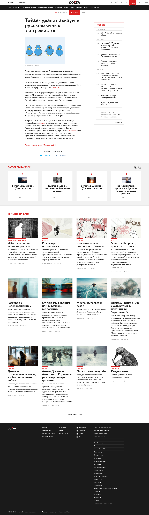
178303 (92, 197)
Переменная (98, 473)
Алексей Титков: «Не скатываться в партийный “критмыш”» (125, 308)
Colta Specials (94, 7)
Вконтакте (82, 427)
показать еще (74, 414)
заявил (42, 123)
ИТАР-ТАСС (56, 88)
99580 (93, 268)
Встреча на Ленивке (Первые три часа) (92, 187)
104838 (126, 339)
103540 (24, 325)
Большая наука (98, 479)
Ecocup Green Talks (100, 449)
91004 (90, 388)
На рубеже (97, 458)
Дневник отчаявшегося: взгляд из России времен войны (22, 376)
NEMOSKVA (97, 464)
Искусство (16, 7)
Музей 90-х (97, 494)
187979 (23, 197)
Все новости (118, 122)
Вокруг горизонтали (100, 433)
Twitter (81, 433)
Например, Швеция (100, 461)
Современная (29, 7)
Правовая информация (49, 512)
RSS (80, 437)
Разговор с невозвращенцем (20, 305)
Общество (79, 7)
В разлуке (45, 240)
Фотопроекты (46, 430)
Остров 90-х (97, 491)
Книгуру (96, 500)
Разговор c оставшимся (50, 245)
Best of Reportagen (100, 467)
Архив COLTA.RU (47, 437)
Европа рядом (98, 470)
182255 (57, 197)
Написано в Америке (100, 476)
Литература (58, 7)
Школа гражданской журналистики (105, 488)
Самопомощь (98, 452)
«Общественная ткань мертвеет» (19, 245)
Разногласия (98, 485)
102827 (59, 263)
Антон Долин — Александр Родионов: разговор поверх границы (57, 376)
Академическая (45, 7)
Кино (9, 7)
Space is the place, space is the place (123, 245)
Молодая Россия (99, 437)
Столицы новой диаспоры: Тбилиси (90, 245)
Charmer (69, 512)
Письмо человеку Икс (92, 371)
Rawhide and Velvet (32, 65)
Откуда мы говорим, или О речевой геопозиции (56, 306)
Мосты (96, 440)
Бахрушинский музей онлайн (103, 504)
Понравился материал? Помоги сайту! (40, 145)
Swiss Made (97, 482)
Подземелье (119, 371)
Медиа (72, 7)
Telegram (82, 430)
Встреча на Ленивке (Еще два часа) (23, 187)
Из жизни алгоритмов (101, 446)
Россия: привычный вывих (17, 240)
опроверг (73, 131)
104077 (92, 318)
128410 (128, 381)
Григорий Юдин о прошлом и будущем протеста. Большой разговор (126, 190)
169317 (126, 197)
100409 (128, 271)
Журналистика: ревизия (101, 430)
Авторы (61, 430)
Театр (66, 7)
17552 (22, 263)
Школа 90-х (97, 497)
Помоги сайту (21, 2)
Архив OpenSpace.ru (48, 433)
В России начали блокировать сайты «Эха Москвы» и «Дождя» (111, 115)
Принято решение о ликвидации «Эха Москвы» (109, 63)
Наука (86, 7)
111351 (23, 395)
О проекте (11, 2)
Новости (74, 12)
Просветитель (98, 455)
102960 (58, 331)
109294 (57, 405)
